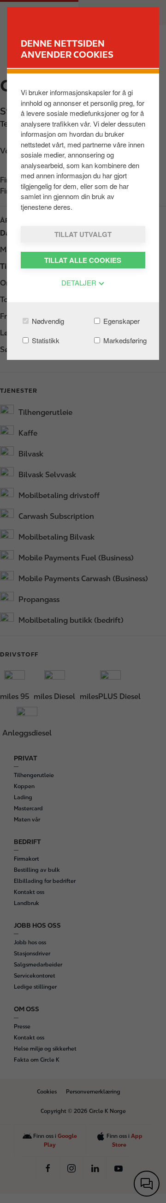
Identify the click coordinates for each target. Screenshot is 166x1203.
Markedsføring (124, 340)
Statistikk (44, 340)
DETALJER (79, 282)
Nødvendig (47, 321)
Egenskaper (120, 321)
